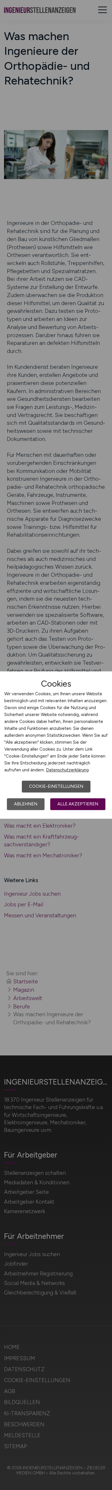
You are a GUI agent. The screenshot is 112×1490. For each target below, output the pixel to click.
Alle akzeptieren (77, 804)
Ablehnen (25, 804)
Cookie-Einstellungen (56, 786)
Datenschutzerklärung (67, 770)
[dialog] (56, 745)
